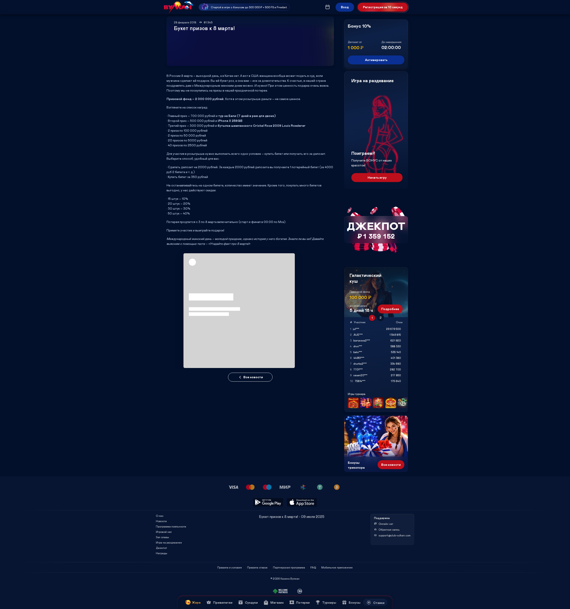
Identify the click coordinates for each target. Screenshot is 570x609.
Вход (345, 7)
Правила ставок (257, 567)
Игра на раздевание (169, 542)
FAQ (313, 567)
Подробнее (390, 309)
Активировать (376, 60)
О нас (159, 515)
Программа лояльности (171, 526)
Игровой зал (164, 531)
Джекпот (161, 548)
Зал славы (162, 537)
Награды (161, 553)
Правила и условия (229, 567)
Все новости (253, 377)
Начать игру (377, 177)
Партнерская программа (289, 567)
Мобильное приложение (337, 567)
